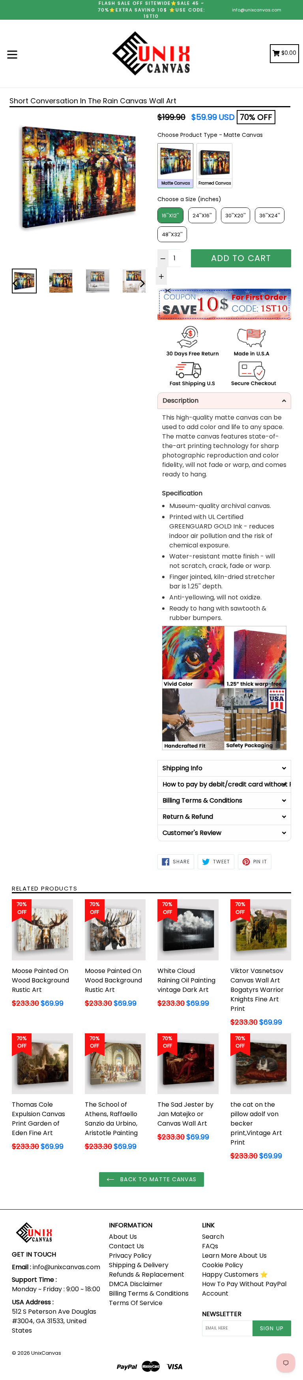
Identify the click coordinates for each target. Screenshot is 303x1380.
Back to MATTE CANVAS (157, 1179)
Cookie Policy (222, 1265)
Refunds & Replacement (146, 1274)
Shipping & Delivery (138, 1265)
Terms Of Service (136, 1302)
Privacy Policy (130, 1255)
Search (213, 1236)
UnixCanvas (46, 1353)
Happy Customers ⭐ (235, 1274)
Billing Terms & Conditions (149, 1293)
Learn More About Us (234, 1255)
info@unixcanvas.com (256, 10)
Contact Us (126, 1246)
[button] (224, 400)
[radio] (175, 165)
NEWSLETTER (221, 1314)
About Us (123, 1236)
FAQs (210, 1246)
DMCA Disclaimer (136, 1283)
